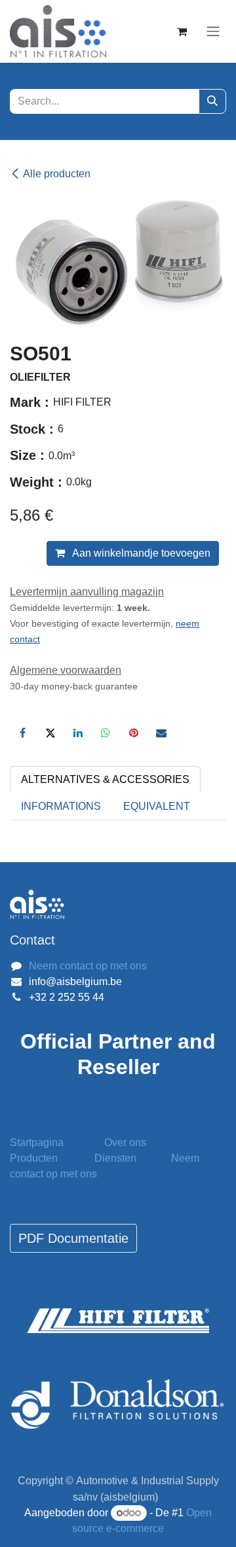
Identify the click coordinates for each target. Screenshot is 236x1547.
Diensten (115, 1158)
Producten (34, 1158)
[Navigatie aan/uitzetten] (213, 31)
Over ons (125, 1142)
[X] (50, 732)
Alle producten (56, 173)
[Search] (212, 101)
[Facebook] (22, 732)
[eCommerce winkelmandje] (181, 31)
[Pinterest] (133, 732)
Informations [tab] (61, 806)
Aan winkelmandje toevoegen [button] (140, 553)
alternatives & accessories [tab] (105, 779)
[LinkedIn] (78, 732)
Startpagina (37, 1142)
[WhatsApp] (105, 732)
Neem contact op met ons (88, 965)
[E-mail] (161, 732)
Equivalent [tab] (156, 806)
